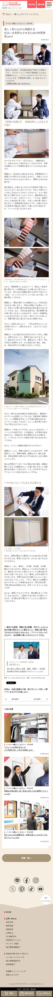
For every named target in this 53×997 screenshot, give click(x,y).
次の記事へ (37, 699)
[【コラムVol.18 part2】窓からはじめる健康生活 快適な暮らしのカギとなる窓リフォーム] (26, 815)
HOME (8, 912)
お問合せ (9, 933)
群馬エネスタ (11, 975)
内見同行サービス (13, 940)
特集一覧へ (26, 858)
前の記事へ (15, 699)
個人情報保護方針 (13, 961)
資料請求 (9, 929)
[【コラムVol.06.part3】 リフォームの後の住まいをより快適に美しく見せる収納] (26, 727)
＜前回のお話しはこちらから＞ (18, 83)
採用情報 (9, 964)
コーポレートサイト (14, 957)
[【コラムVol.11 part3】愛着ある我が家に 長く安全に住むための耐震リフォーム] (26, 771)
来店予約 (9, 922)
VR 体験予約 (11, 936)
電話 (11, 993)
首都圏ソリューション (15, 971)
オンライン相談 (12, 944)
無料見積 (9, 926)
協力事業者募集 (12, 947)
